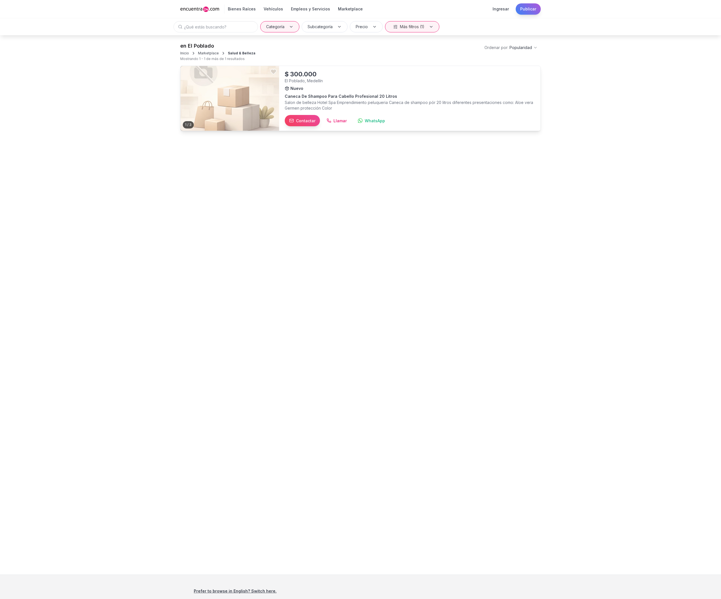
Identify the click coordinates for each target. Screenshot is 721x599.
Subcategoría (320, 26)
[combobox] (511, 47)
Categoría (275, 26)
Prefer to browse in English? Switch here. (235, 591)
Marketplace (208, 53)
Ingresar (501, 8)
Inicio (184, 53)
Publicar (528, 8)
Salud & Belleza (241, 53)
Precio (362, 26)
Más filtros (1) (412, 26)
